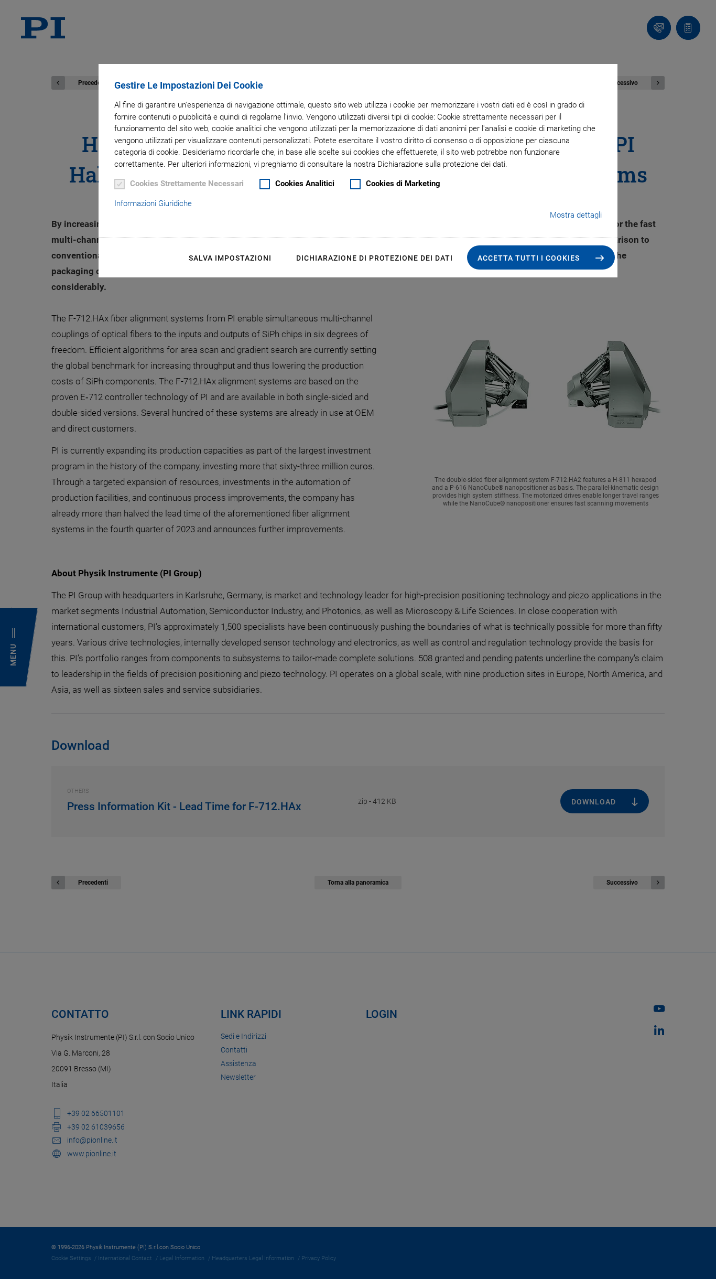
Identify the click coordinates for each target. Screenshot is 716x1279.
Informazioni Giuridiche (153, 203)
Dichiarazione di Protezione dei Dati (374, 258)
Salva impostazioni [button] (230, 258)
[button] (541, 257)
